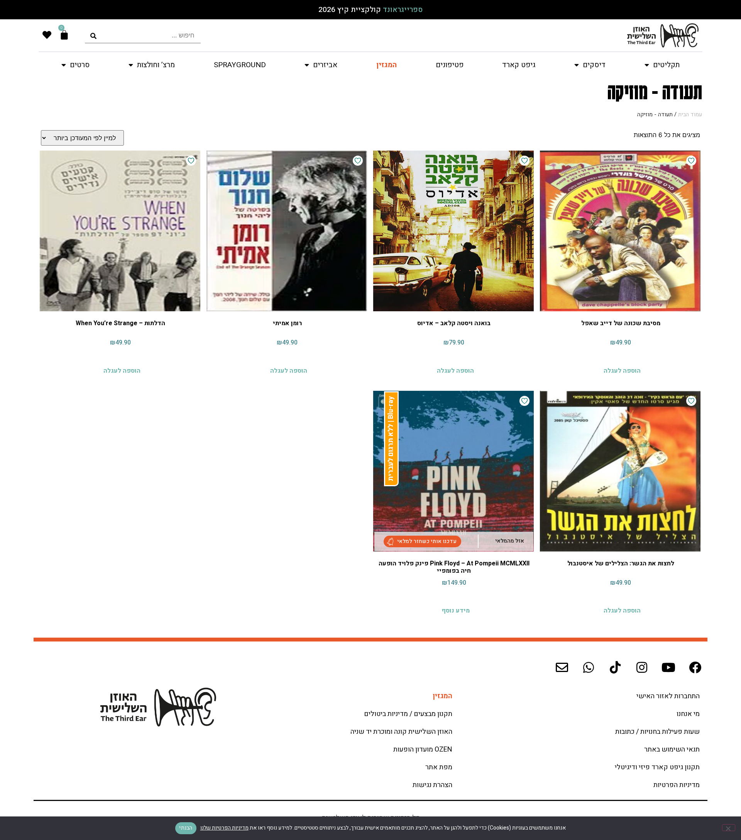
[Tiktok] (615, 667)
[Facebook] (695, 667)
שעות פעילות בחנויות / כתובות (657, 731)
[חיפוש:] (143, 35)
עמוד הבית (690, 114)
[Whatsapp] (588, 667)
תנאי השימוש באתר (672, 749)
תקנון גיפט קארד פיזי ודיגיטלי (657, 767)
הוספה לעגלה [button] (622, 369)
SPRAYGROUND (240, 64)
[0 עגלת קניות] (64, 35)
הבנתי (185, 828)
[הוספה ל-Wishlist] (691, 161)
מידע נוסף (456, 610)
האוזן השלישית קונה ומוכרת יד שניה (401, 731)
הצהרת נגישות (432, 785)
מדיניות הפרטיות (676, 785)
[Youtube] (668, 667)
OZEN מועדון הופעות (422, 749)
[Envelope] (562, 667)
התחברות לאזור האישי (668, 696)
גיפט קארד (518, 64)
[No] (728, 827)
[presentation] (143, 35)
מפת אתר (438, 767)
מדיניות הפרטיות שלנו (224, 828)
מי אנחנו (688, 714)
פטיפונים (450, 64)
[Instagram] (641, 667)
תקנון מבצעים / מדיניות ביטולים (408, 714)
